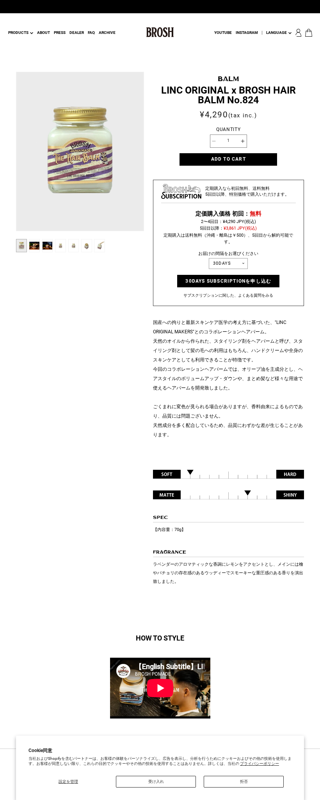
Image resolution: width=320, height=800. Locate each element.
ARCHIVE (107, 32)
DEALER (76, 32)
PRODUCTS (18, 32)
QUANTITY (228, 129)
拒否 (244, 781)
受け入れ (156, 781)
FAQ (91, 32)
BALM (228, 79)
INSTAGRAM (247, 32)
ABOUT (43, 32)
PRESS (60, 32)
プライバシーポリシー (259, 763)
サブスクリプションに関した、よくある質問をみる (228, 295)
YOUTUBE (223, 32)
